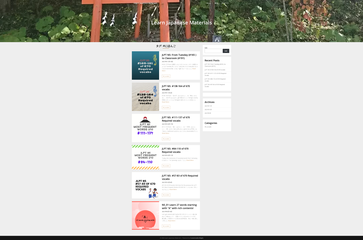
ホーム (209, 3)
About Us (225, 3)
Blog (216, 3)
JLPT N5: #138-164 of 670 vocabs (215, 70)
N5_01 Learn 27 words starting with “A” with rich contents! (179, 206)
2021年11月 (208, 106)
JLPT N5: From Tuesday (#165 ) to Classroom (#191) (179, 56)
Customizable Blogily (196, 238)
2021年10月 (208, 109)
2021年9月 (208, 113)
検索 (206, 48)
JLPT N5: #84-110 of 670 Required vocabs (175, 150)
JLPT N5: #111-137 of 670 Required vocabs (176, 119)
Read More (165, 102)
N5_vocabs (166, 76)
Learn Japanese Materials (145, 3)
